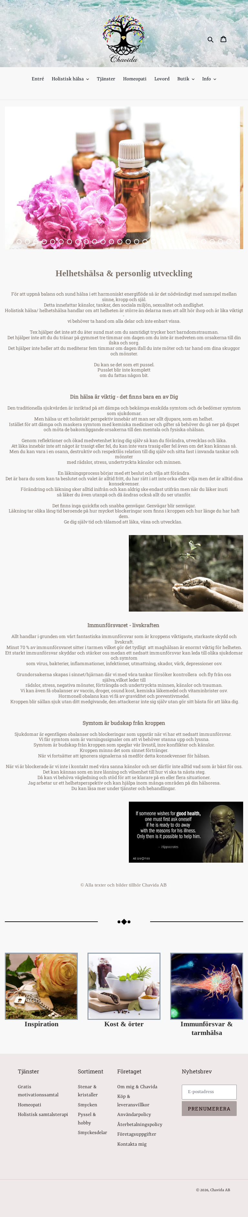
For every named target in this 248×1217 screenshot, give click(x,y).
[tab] (10, 241)
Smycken (87, 1105)
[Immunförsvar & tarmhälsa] (206, 986)
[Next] (223, 177)
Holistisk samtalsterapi (43, 1115)
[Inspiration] (41, 986)
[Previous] (24, 177)
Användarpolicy (134, 1115)
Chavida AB (220, 1190)
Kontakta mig (132, 1144)
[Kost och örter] (124, 986)
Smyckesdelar (92, 1133)
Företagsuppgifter (136, 1134)
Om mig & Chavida (137, 1087)
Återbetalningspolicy (139, 1125)
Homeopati (29, 1105)
